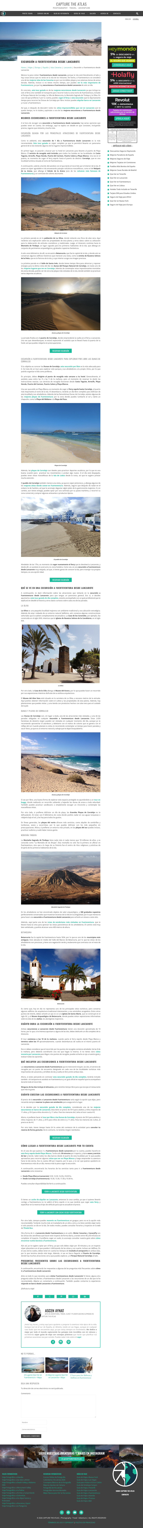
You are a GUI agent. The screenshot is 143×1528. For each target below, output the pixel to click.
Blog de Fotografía (61, 13)
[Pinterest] (81, 1512)
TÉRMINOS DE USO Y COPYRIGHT (61, 1522)
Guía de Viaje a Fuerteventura (88, 1493)
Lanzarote (68, 67)
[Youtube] (75, 1512)
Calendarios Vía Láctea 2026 (54, 1480)
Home (23, 67)
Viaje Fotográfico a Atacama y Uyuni (16, 1503)
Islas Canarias (56, 67)
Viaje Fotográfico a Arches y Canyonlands (18, 1493)
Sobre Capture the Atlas (125, 1491)
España (45, 67)
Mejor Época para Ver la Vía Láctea (57, 1493)
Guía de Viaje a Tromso (86, 1498)
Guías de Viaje (79, 13)
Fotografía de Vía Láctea (52, 1488)
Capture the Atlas (71, 4)
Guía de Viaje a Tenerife (86, 1488)
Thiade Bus (28, 1228)
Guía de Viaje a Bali (84, 1501)
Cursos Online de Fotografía (54, 1477)
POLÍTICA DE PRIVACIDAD (85, 1522)
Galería (93, 13)
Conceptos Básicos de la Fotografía (57, 1482)
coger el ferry (64, 98)
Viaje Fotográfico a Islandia (12, 1477)
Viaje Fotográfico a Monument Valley (16, 1487)
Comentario (24, 1393)
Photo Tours (27, 13)
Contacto (117, 13)
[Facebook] (68, 1512)
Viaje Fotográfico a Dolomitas (13, 1495)
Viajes (30, 67)
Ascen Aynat (54, 1310)
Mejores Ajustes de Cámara (54, 1485)
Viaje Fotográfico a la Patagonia (14, 1506)
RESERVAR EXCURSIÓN (60, 350)
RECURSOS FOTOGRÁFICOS (52, 1474)
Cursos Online (43, 13)
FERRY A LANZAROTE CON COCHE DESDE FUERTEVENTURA (61, 1212)
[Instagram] (62, 1512)
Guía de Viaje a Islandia (86, 1495)
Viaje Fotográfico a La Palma (13, 1490)
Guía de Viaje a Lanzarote (87, 1490)
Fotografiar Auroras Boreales (54, 1490)
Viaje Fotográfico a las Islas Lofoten (16, 1480)
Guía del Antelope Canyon (87, 1485)
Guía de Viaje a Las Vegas (87, 1480)
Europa (38, 67)
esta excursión (77, 98)
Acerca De (104, 13)
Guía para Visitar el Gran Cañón (89, 1482)
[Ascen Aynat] (33, 1313)
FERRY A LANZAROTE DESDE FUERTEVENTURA (60, 1191)
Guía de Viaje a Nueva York (87, 1477)
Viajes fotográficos (9, 1474)
